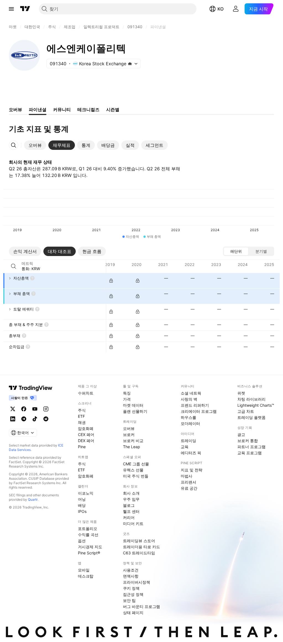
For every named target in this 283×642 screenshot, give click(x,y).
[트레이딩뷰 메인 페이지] (25, 9)
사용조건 (130, 570)
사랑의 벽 (189, 399)
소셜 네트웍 (191, 393)
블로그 (129, 505)
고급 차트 (245, 411)
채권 (82, 422)
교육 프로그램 (249, 452)
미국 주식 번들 (135, 476)
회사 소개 (131, 493)
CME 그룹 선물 (136, 463)
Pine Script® (89, 552)
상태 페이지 (133, 612)
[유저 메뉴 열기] (235, 8)
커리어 (129, 517)
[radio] (236, 251)
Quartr (33, 499)
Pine (82, 446)
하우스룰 (188, 417)
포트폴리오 (87, 528)
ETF (81, 416)
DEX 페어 (86, 440)
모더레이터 (190, 423)
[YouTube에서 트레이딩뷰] (35, 409)
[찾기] (13, 266)
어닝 (82, 499)
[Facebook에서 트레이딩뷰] (24, 409)
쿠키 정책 (131, 588)
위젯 (241, 393)
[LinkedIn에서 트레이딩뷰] (13, 419)
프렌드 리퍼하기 (195, 405)
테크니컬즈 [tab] (88, 109)
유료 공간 (189, 488)
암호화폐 (85, 428)
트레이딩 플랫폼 (251, 417)
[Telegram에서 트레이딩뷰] (24, 419)
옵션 (82, 540)
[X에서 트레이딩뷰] (13, 409)
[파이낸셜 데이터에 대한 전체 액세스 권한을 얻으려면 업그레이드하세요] (111, 281)
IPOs (82, 511)
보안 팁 (129, 600)
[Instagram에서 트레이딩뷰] (46, 409)
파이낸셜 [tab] (37, 109)
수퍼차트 (85, 393)
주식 (82, 410)
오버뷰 (129, 428)
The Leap (131, 446)
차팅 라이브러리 (251, 399)
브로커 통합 (247, 440)
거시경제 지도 (90, 546)
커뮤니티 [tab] (62, 109)
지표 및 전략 (191, 470)
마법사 (186, 476)
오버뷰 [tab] (15, 109)
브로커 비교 (133, 440)
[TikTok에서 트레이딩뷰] (35, 419)
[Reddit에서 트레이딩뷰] (46, 419)
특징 (127, 393)
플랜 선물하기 (135, 411)
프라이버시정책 (136, 582)
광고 (241, 434)
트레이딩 (188, 440)
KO (221, 9)
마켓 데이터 (133, 405)
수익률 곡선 (88, 534)
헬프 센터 (131, 511)
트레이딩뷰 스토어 (139, 540)
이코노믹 (85, 493)
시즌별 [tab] (112, 109)
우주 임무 (131, 499)
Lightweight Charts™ (255, 405)
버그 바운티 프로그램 (141, 606)
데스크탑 (85, 576)
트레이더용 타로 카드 (141, 546)
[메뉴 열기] (11, 8)
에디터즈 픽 (191, 452)
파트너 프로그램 (251, 446)
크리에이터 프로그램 (199, 411)
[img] (129, 63)
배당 (82, 505)
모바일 (84, 570)
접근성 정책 (133, 594)
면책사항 (130, 576)
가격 (127, 399)
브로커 (129, 434)
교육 (184, 446)
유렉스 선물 (133, 470)
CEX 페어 (86, 434)
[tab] (35, 145)
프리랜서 (188, 482)
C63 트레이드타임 (139, 552)
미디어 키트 (133, 523)
